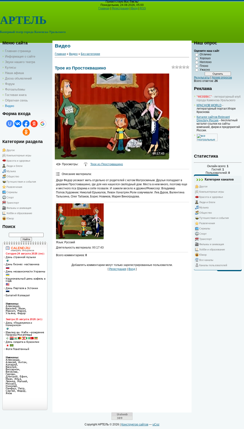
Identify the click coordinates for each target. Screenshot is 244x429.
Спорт (10, 197)
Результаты (202, 77)
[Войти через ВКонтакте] (17, 123)
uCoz (155, 424)
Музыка (11, 171)
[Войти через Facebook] (26, 123)
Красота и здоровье (18, 160)
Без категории (90, 54)
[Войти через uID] (9, 123)
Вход (134, 8)
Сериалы (11, 192)
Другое (10, 150)
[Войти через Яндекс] (34, 123)
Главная (104, 8)
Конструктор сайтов (134, 424)
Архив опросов (222, 77)
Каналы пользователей (213, 265)
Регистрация (120, 8)
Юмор (10, 218)
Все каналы (206, 260)
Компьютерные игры (18, 155)
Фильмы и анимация (18, 208)
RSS (143, 8)
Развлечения (14, 186)
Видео (73, 54)
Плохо (204, 66)
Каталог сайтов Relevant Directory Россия (213, 118)
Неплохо (206, 62)
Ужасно (205, 69)
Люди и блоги (14, 165)
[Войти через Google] (42, 123)
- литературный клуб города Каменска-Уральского (219, 98)
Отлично (205, 54)
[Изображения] (80, 221)
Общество (12, 176)
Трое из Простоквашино (106, 164)
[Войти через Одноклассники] (26, 132)
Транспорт (12, 202)
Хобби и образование (19, 213)
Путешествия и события (21, 181)
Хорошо (205, 58)
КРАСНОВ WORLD (209, 105)
